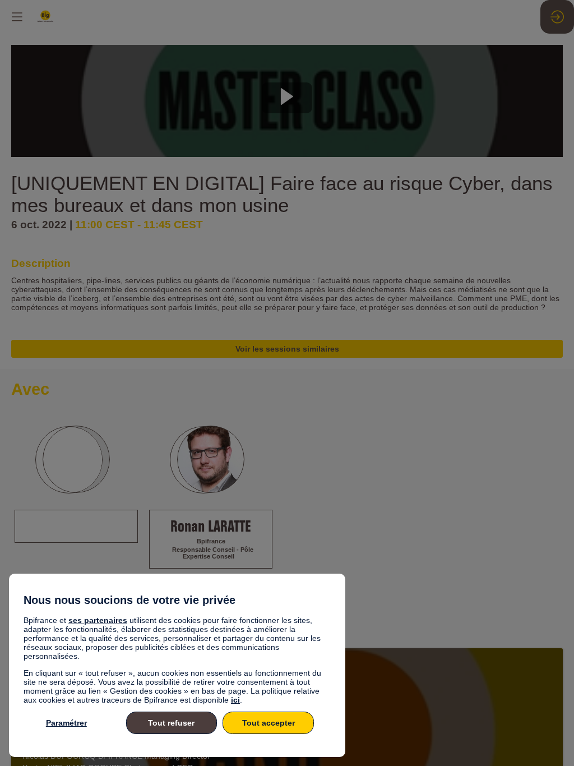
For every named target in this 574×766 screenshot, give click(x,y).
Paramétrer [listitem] (66, 722)
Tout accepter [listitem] (268, 722)
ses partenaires (97, 620)
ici (235, 699)
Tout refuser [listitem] (171, 722)
